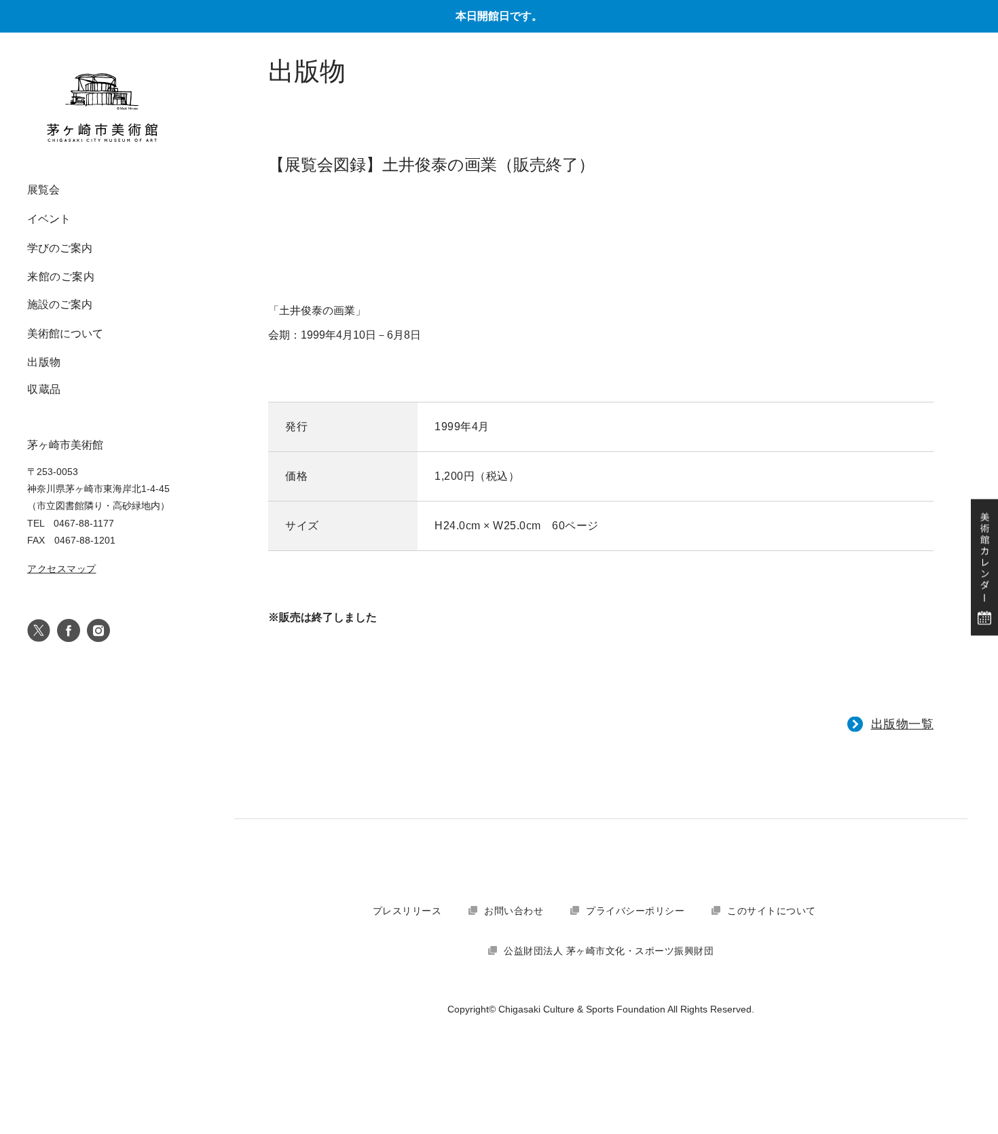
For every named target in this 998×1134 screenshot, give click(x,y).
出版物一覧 (902, 724)
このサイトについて (771, 910)
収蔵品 (44, 389)
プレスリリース (407, 910)
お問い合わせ (513, 910)
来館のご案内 (60, 276)
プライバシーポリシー (635, 910)
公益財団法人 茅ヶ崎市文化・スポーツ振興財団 (609, 950)
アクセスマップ (61, 568)
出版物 (44, 362)
